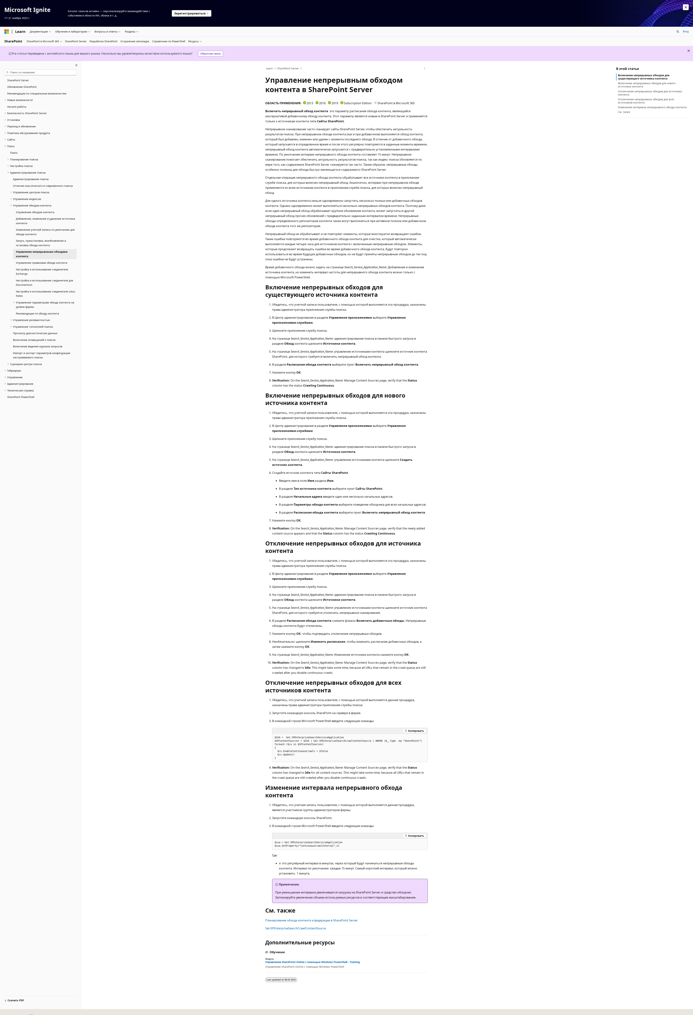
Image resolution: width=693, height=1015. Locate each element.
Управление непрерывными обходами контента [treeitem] (41, 254)
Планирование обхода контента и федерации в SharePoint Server (311, 920)
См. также (624, 112)
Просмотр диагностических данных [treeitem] (35, 333)
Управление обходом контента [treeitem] (35, 212)
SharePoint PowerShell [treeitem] (20, 397)
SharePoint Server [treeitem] (18, 80)
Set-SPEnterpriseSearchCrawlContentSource (295, 928)
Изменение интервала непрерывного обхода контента (652, 107)
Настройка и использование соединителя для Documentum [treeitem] (44, 283)
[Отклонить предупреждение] (686, 7)
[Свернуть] (76, 65)
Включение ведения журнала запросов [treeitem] (37, 346)
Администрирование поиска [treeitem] (31, 179)
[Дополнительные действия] (424, 68)
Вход (686, 31)
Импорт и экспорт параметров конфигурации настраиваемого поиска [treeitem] (41, 355)
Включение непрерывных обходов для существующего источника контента (643, 77)
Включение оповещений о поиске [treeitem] (34, 340)
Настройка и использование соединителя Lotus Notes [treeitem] (45, 294)
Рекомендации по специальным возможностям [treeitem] (36, 93)
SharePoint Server (288, 68)
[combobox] (40, 72)
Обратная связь (210, 53)
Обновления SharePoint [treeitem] (22, 87)
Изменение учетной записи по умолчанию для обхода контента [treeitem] (45, 232)
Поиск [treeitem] (14, 152)
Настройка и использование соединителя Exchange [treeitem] (42, 272)
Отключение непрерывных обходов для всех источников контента (646, 101)
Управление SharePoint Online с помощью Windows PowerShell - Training (312, 962)
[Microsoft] (6, 31)
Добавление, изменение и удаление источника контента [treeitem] (45, 221)
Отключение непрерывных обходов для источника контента (650, 93)
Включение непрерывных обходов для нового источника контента (646, 84)
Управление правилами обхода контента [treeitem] (41, 262)
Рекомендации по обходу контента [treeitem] (37, 313)
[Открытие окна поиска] (677, 31)
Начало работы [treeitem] (16, 106)
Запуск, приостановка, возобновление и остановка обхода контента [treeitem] (41, 243)
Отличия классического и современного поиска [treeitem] (43, 186)
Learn (269, 68)
